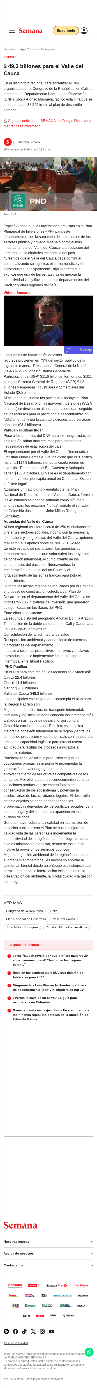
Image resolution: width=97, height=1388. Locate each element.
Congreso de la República (24, 911)
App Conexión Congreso (37, 49)
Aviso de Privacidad (20, 1343)
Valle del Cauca (64, 919)
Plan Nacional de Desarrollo (26, 919)
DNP (53, 911)
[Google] (6, 1331)
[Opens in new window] (15, 1331)
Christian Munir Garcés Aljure (66, 927)
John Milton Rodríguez (22, 927)
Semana (10, 49)
